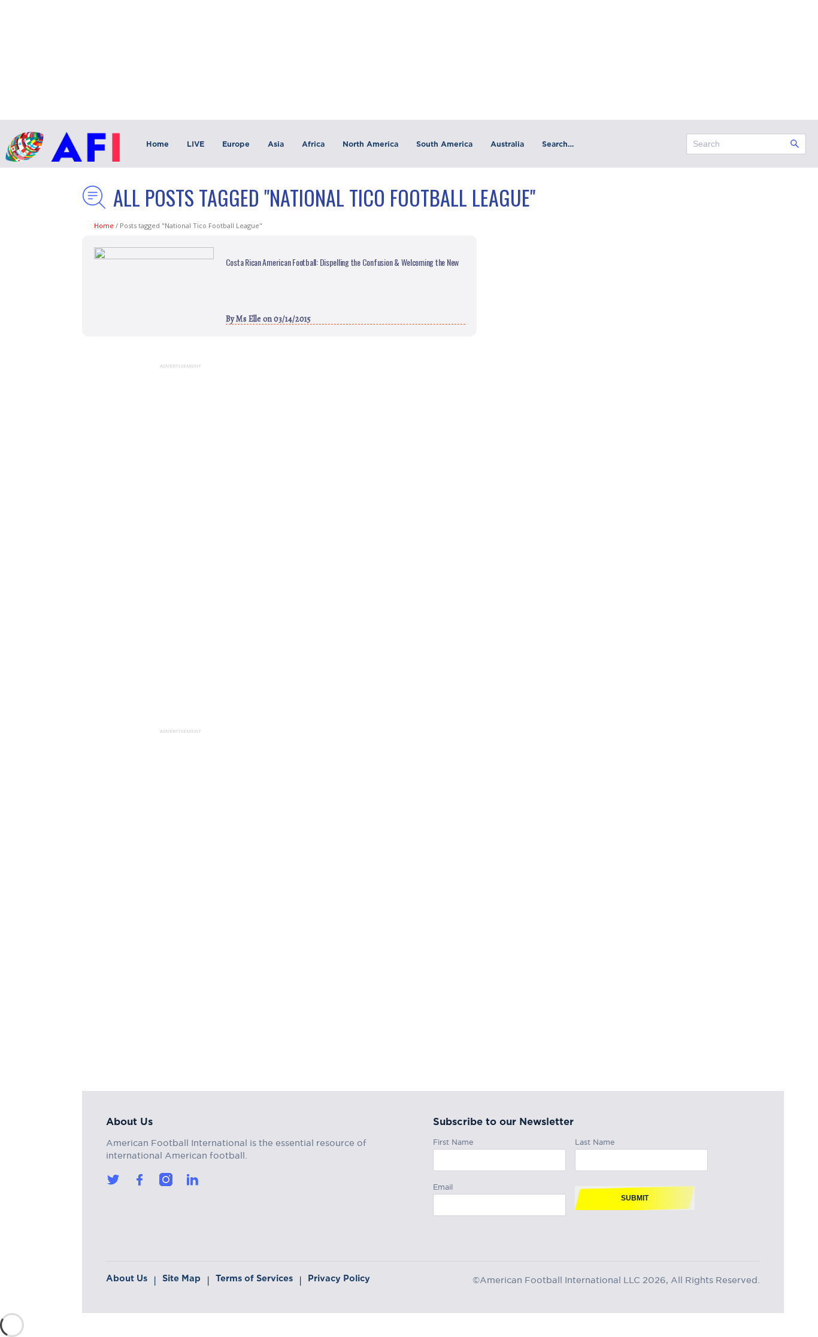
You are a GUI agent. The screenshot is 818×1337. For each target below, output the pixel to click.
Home (157, 144)
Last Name (595, 1140)
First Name (453, 1140)
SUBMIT (635, 1198)
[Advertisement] (166, 548)
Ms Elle (248, 319)
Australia (507, 144)
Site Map (181, 1278)
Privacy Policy (339, 1278)
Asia (276, 144)
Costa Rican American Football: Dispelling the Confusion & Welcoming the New (342, 262)
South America (444, 144)
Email (443, 1185)
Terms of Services (254, 1278)
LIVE (195, 144)
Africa (313, 144)
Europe (236, 144)
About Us (126, 1278)
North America (370, 144)
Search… (558, 144)
